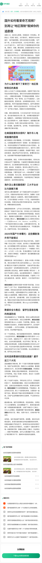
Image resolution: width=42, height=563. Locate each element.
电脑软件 (21, 5)
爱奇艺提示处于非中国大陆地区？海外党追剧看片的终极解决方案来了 (23, 533)
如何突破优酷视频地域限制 (12, 484)
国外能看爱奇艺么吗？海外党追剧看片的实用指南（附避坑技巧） (23, 516)
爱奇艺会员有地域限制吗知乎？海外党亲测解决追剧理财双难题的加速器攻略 (23, 512)
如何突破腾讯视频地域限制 (12, 453)
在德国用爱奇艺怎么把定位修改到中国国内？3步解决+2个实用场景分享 (23, 503)
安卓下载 (27, 5)
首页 (12, 11)
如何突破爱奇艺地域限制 (12, 476)
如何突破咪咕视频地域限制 (12, 488)
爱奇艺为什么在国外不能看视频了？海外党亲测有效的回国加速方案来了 (23, 537)
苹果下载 (33, 5)
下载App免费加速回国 (21, 556)
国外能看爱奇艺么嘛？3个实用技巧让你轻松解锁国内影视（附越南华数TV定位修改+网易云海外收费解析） (23, 508)
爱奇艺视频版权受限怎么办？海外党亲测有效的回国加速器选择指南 (23, 520)
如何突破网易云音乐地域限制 (12, 464)
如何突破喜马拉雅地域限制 (12, 480)
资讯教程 (39, 5)
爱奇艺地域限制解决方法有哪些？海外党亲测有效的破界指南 (23, 524)
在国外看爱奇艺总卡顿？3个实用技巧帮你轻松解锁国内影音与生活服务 (23, 529)
